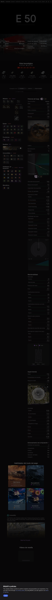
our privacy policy (20, 590)
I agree (5, 595)
